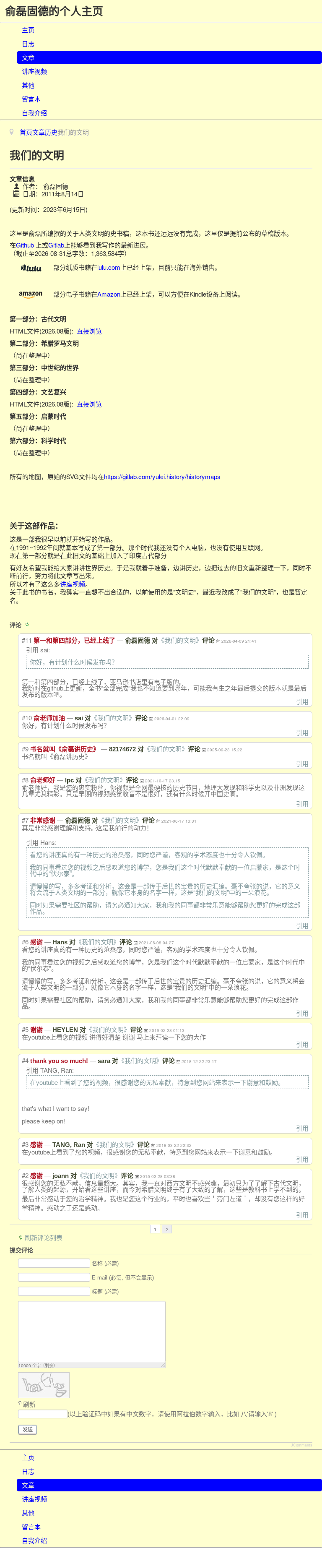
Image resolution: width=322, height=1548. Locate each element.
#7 (25, 820)
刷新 (29, 1404)
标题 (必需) (105, 1291)
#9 (25, 748)
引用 (302, 701)
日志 (28, 43)
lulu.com (108, 267)
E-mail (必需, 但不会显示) (123, 1277)
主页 (28, 29)
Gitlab (56, 244)
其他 (28, 85)
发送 (28, 1430)
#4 (25, 1060)
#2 (25, 1175)
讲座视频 (34, 71)
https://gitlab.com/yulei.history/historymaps (162, 476)
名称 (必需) (105, 1263)
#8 (25, 779)
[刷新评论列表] (28, 624)
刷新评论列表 (43, 1237)
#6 (25, 941)
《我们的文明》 (180, 640)
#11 (27, 640)
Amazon (108, 293)
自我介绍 (34, 112)
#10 (27, 717)
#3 (25, 1144)
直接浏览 (89, 330)
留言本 (31, 98)
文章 (28, 57)
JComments (301, 1445)
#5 (25, 1029)
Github (25, 244)
